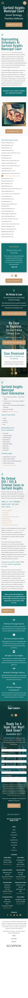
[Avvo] (14, 915)
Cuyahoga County (17, 530)
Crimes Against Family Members (10, 525)
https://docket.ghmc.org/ (9, 465)
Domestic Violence (7, 521)
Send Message (14, 805)
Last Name (4, 753)
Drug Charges (6, 518)
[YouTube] (20, 915)
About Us (14, 832)
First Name (4, 748)
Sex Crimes (6, 514)
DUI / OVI (5, 512)
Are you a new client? (6, 770)
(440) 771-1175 (14, 820)
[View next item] (16, 275)
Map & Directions (7, 864)
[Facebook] (7, 915)
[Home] (14, 814)
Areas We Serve (14, 840)
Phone (3, 759)
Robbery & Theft (7, 523)
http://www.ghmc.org (13, 411)
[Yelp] (11, 915)
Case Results (14, 845)
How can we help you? (6, 775)
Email (2, 764)
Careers (14, 837)
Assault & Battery (7, 510)
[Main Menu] (2, 3)
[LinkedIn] (17, 915)
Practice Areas (13, 835)
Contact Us (14, 850)
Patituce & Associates (6, 52)
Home (14, 830)
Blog (14, 847)
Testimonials (14, 842)
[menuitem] (14, 142)
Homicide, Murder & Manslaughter (11, 516)
